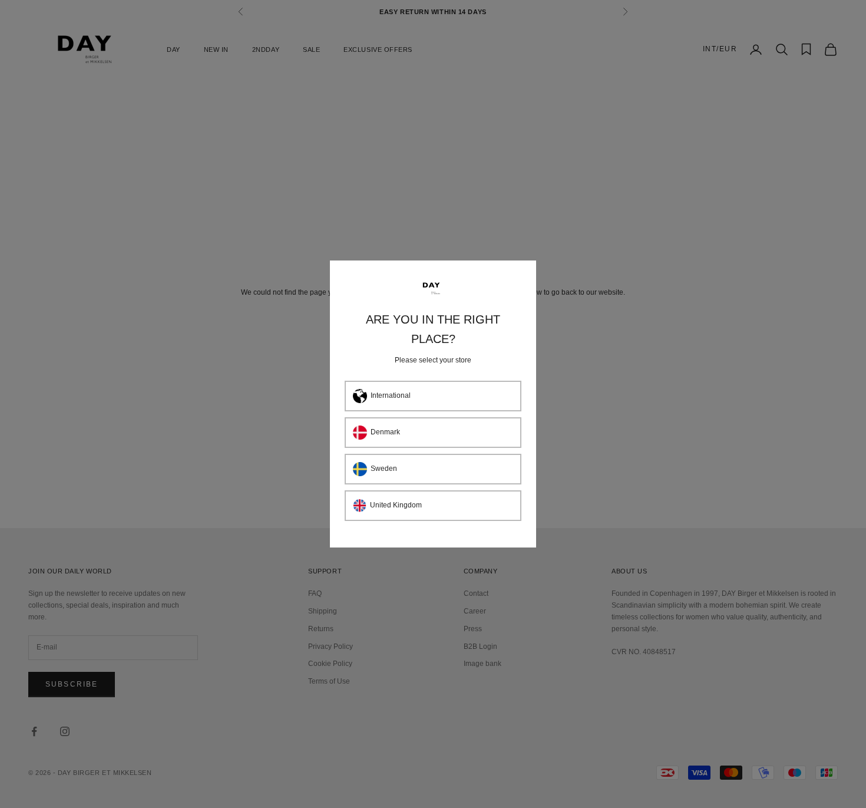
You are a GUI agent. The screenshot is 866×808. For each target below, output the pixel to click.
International (391, 395)
